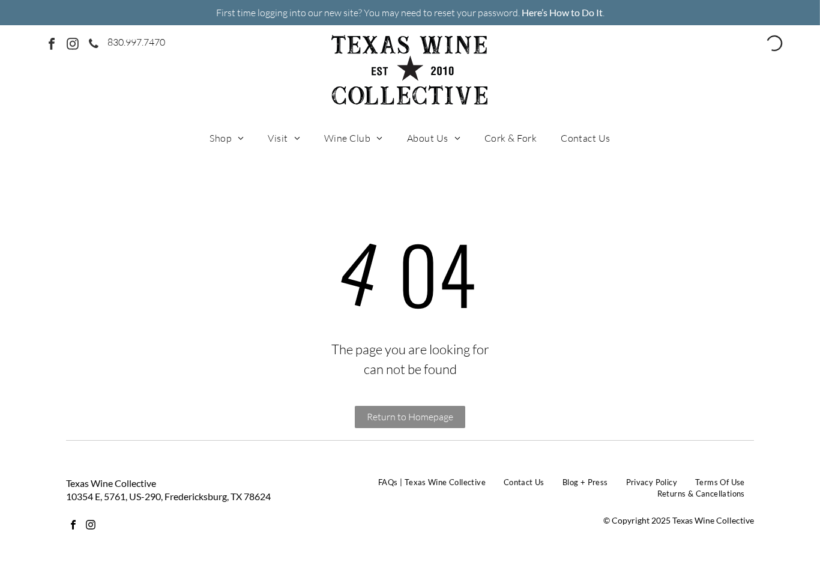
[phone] (94, 45)
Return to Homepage (410, 417)
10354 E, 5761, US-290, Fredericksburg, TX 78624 (168, 496)
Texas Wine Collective (111, 483)
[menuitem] (226, 137)
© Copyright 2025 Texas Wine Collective (678, 520)
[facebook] (52, 45)
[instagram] (73, 45)
